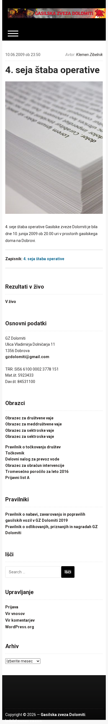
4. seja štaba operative (52, 69)
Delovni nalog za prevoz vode (32, 459)
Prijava (11, 607)
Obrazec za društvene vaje (29, 418)
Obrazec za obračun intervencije (34, 465)
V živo (10, 301)
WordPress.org (19, 627)
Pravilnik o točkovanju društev (33, 447)
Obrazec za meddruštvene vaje (33, 424)
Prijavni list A (17, 477)
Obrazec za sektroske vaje (29, 430)
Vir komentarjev (20, 620)
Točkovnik (14, 453)
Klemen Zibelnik (89, 54)
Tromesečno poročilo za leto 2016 (36, 471)
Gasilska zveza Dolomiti (63, 714)
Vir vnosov (15, 613)
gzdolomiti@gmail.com (27, 357)
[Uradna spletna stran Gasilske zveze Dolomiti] (57, 13)
